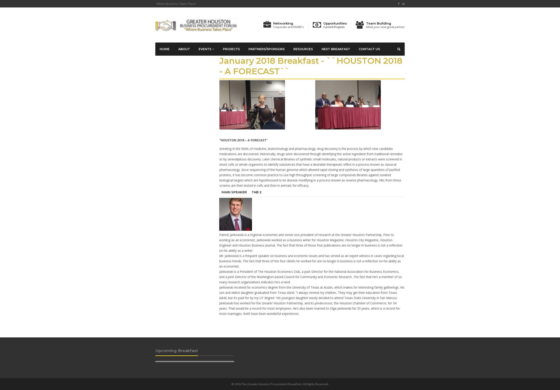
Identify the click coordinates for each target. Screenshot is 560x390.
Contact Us (369, 49)
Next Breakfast (336, 49)
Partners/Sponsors (266, 49)
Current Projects (334, 27)
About (184, 49)
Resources (303, 49)
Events (205, 49)
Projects (231, 49)
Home (165, 49)
